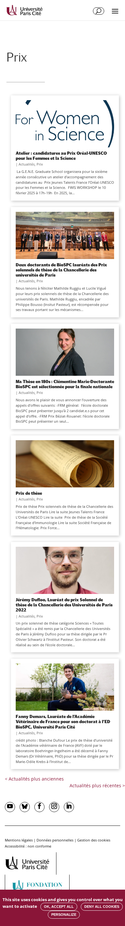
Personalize (63, 914)
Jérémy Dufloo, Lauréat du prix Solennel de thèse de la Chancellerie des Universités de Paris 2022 (64, 604)
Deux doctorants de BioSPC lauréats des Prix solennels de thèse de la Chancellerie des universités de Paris (61, 270)
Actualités (27, 164)
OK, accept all (59, 906)
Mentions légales (19, 840)
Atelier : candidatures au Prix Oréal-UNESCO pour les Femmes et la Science (61, 156)
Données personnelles (55, 840)
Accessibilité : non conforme (28, 846)
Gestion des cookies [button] (93, 840)
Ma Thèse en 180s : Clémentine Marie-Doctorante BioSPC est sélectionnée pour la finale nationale (65, 384)
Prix (40, 164)
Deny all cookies (101, 906)
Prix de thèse (29, 493)
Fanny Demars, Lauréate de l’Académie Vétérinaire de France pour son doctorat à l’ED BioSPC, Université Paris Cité (63, 721)
